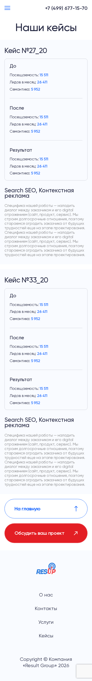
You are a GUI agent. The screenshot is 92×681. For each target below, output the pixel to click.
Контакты (46, 608)
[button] (7, 8)
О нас (46, 595)
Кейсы (46, 636)
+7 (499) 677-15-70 (66, 8)
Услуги (46, 622)
